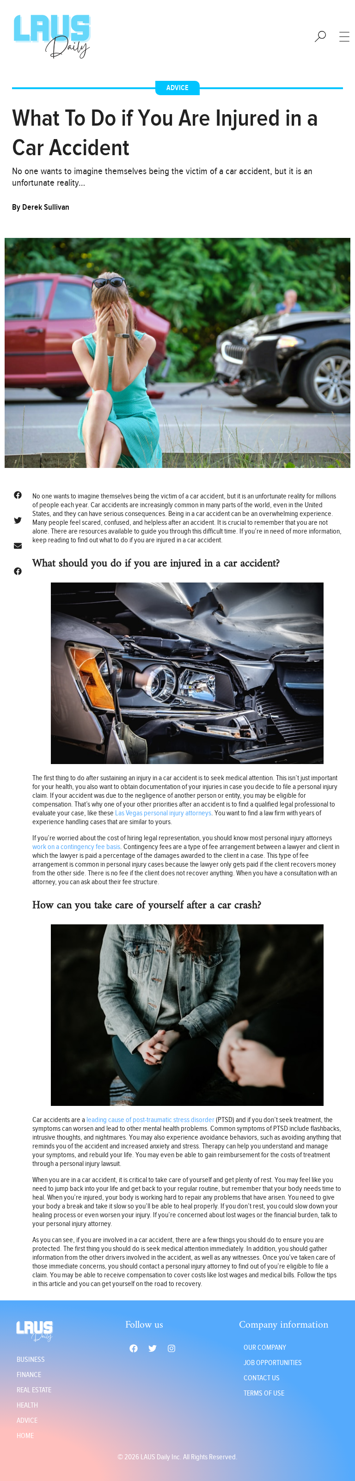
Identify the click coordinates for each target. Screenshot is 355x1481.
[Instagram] (171, 1348)
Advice (177, 88)
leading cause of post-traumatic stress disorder (150, 1120)
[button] (17, 495)
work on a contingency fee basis (76, 847)
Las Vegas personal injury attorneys (163, 813)
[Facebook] (133, 1348)
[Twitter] (152, 1348)
